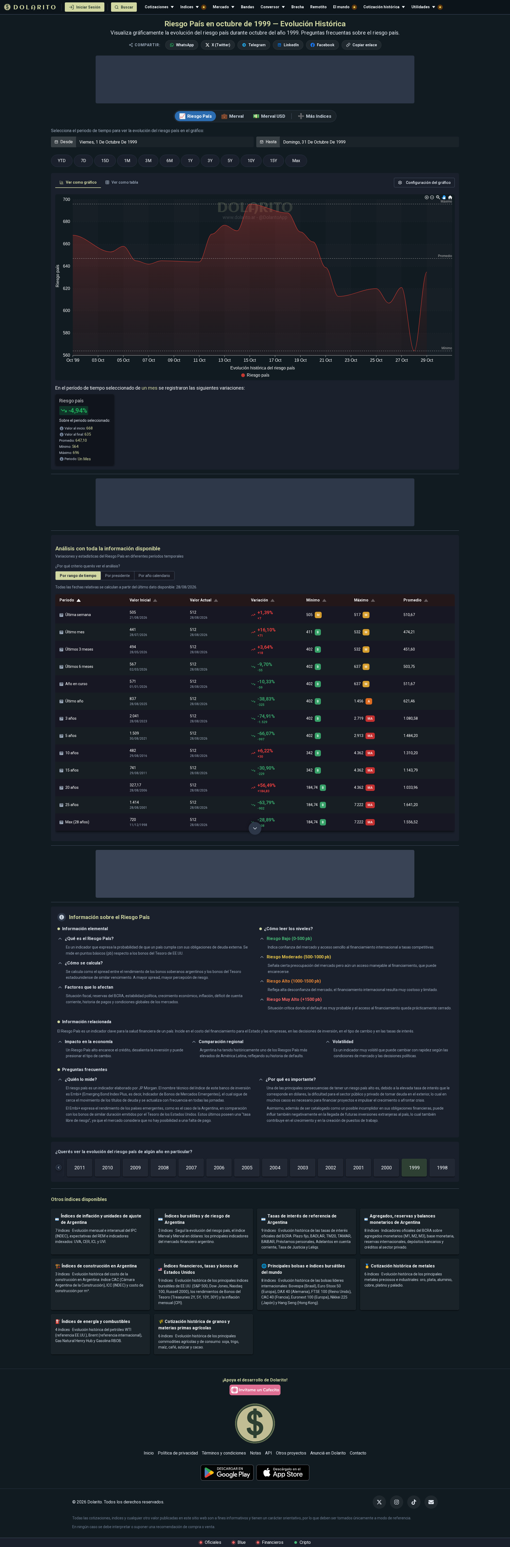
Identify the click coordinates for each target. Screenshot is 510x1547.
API (268, 1453)
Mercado (221, 7)
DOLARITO (35, 8)
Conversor (270, 7)
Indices (186, 7)
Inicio (149, 1453)
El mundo (341, 7)
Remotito (318, 7)
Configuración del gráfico (428, 182)
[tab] (78, 182)
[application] (255, 287)
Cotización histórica (381, 7)
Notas (255, 1453)
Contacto (358, 1453)
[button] (255, 375)
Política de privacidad (178, 1453)
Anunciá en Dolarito (328, 1453)
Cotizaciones (156, 7)
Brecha (297, 7)
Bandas (247, 7)
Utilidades (420, 7)
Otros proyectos (291, 1453)
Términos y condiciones (224, 1453)
